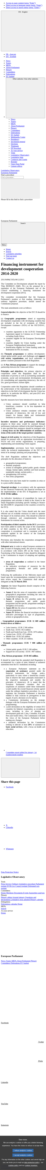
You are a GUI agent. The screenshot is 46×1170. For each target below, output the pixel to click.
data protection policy (31, 1162)
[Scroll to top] (20, 768)
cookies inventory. (31, 1165)
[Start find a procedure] (20, 188)
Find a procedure (7, 175)
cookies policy (13, 1165)
